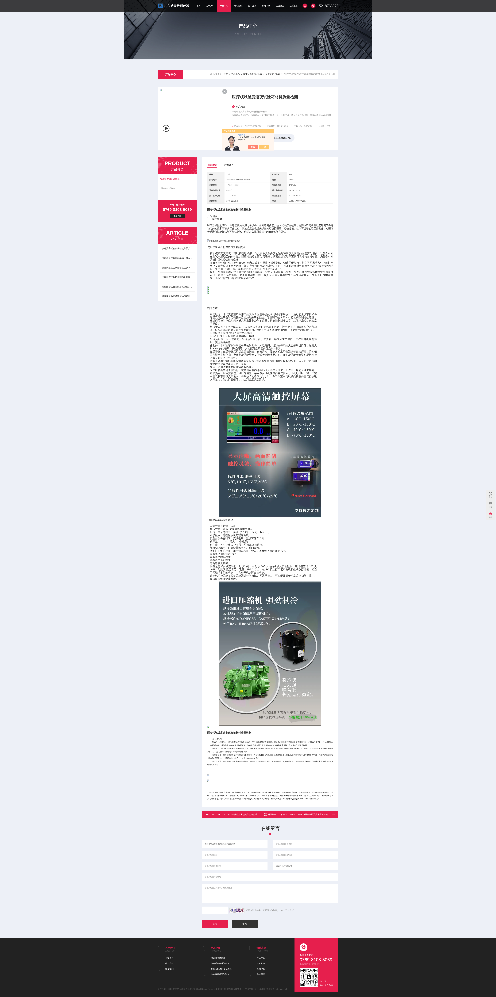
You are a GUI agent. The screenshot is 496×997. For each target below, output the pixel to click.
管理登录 (270, 989)
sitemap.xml (281, 989)
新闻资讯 (238, 6)
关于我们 (210, 6)
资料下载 (266, 6)
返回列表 (272, 814)
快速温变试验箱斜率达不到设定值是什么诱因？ (178, 258)
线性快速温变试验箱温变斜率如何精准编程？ (178, 267)
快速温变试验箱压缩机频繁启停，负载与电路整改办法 (178, 248)
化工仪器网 (260, 989)
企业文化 (169, 963)
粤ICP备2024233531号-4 (229, 989)
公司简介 (169, 958)
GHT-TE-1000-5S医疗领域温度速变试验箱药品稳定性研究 (315, 814)
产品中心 (224, 6)
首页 (198, 6)
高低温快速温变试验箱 (221, 969)
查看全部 (177, 216)
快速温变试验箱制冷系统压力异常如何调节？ (178, 287)
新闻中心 (261, 969)
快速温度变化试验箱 (220, 963)
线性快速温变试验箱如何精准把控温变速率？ (178, 296)
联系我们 (293, 6)
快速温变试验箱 (218, 958)
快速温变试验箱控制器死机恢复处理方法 (178, 277)
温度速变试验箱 (272, 74)
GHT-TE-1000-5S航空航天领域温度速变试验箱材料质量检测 (246, 814)
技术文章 (252, 6)
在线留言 (280, 6)
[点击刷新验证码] (237, 910)
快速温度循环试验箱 (252, 74)
